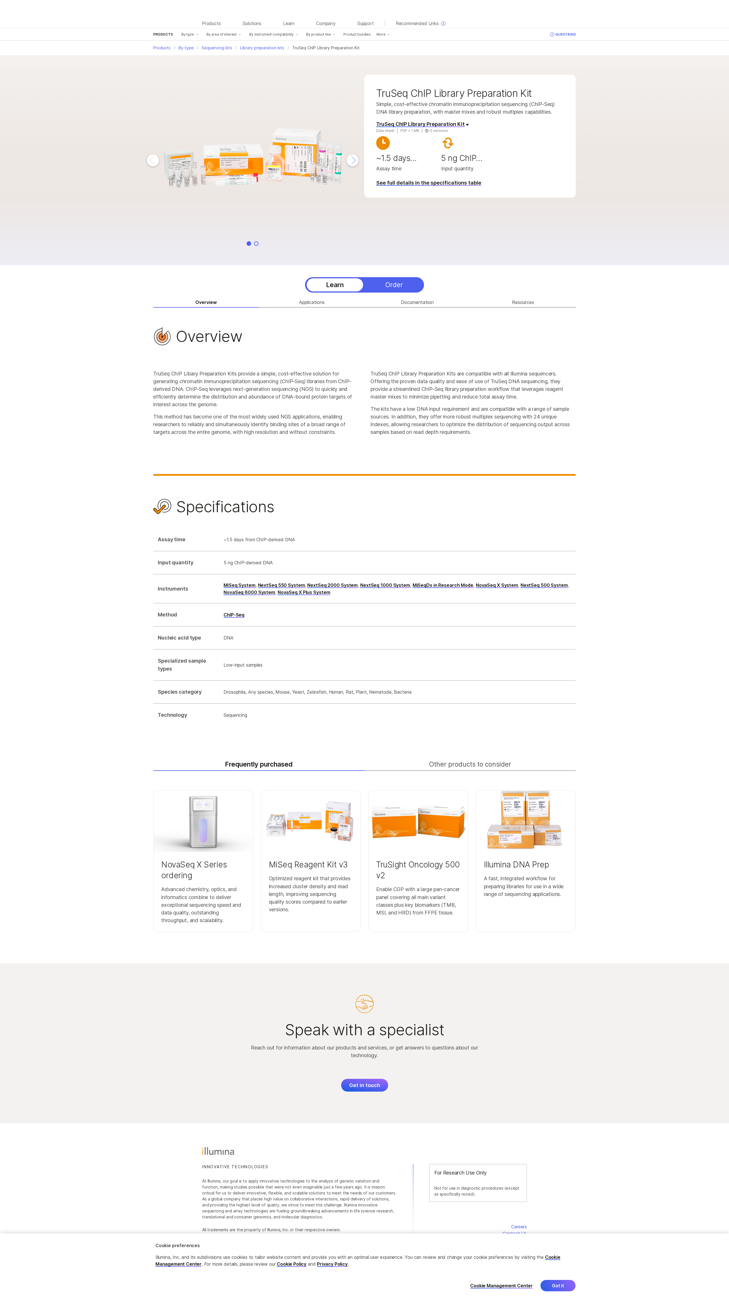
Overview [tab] (206, 302)
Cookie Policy (291, 1264)
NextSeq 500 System (544, 585)
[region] (364, 1267)
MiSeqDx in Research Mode (443, 585)
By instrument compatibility (271, 34)
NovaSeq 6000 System (249, 592)
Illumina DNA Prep (516, 864)
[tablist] (364, 285)
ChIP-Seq (234, 615)
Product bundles (357, 34)
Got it (558, 1286)
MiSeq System (239, 585)
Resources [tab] (523, 302)
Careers (519, 1226)
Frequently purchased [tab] (259, 764)
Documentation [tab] (417, 302)
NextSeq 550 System (281, 585)
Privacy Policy (332, 1264)
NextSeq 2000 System (332, 585)
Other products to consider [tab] (470, 764)
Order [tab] (394, 285)
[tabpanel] (364, 527)
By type (187, 34)
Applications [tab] (312, 302)
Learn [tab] (335, 285)
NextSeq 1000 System (385, 585)
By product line (318, 34)
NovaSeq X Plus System (304, 592)
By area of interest (221, 34)
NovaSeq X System (497, 585)
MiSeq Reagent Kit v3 (308, 864)
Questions (565, 34)
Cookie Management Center (501, 1285)
